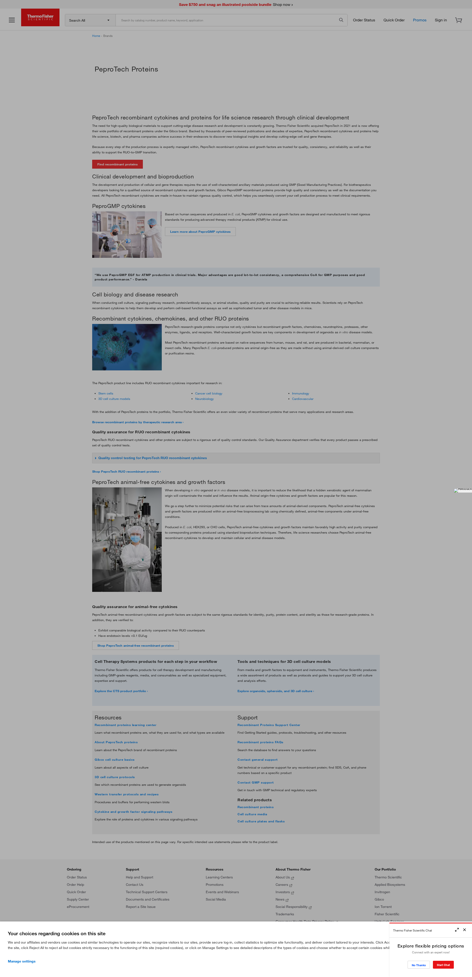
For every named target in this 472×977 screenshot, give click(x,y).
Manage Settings (22, 961)
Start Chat (443, 965)
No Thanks (419, 965)
